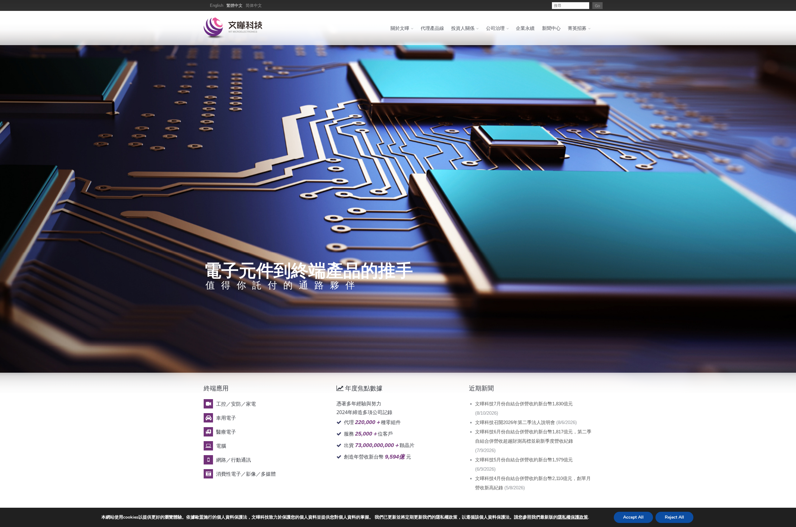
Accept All (633, 517)
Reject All (674, 517)
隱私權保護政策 (573, 517)
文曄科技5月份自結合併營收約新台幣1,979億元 (524, 459)
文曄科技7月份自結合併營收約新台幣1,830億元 (524, 403)
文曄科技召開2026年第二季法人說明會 (515, 422)
